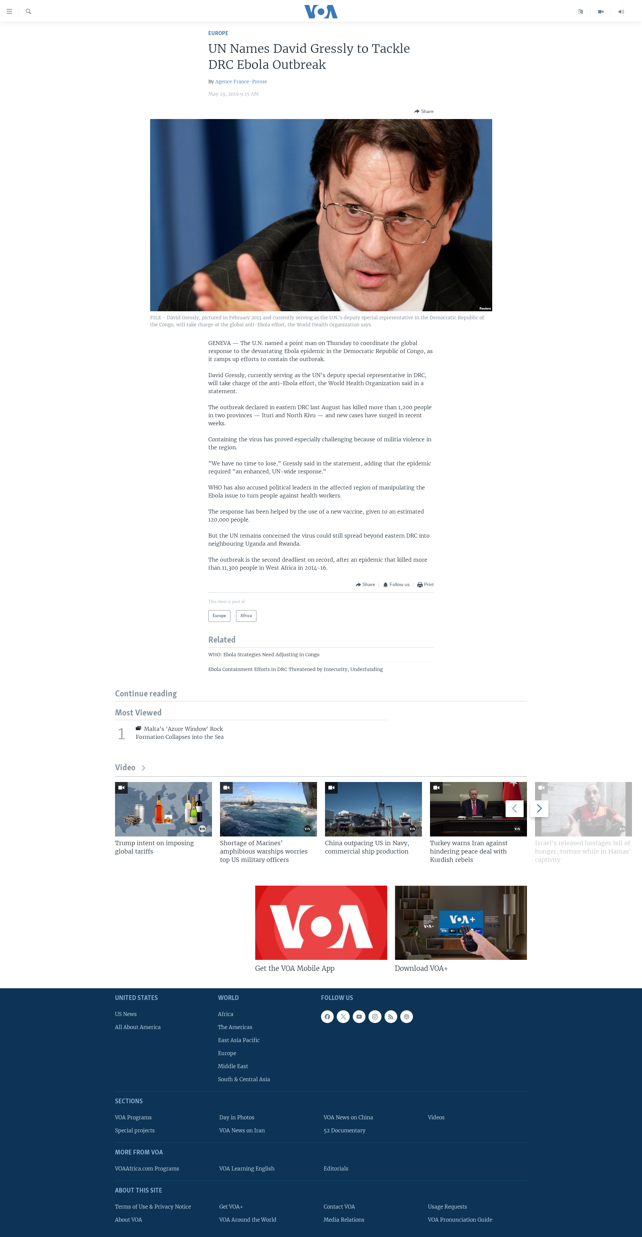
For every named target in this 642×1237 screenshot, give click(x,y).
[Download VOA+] (461, 923)
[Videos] (601, 12)
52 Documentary (344, 1130)
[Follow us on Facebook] (327, 1016)
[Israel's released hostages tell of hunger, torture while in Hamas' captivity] (583, 809)
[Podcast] (406, 1016)
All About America (138, 1027)
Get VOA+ (231, 1206)
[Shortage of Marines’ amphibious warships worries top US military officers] (268, 809)
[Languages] (580, 12)
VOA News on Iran (242, 1130)
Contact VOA (339, 1206)
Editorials (336, 1168)
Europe (218, 33)
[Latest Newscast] (621, 12)
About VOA (128, 1219)
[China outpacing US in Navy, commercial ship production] (373, 809)
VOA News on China (348, 1117)
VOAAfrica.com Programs (147, 1168)
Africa (225, 1014)
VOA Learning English (247, 1168)
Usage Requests (447, 1206)
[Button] (424, 111)
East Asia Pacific (239, 1040)
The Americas (235, 1027)
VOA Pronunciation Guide (460, 1219)
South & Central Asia (244, 1079)
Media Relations (344, 1219)
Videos (436, 1117)
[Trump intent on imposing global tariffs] (163, 809)
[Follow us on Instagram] (374, 1016)
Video (125, 768)
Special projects (135, 1130)
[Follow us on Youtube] (359, 1016)
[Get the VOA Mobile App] (321, 923)
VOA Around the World (248, 1219)
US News (126, 1014)
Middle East (233, 1066)
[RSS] (391, 1016)
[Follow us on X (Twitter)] (343, 1016)
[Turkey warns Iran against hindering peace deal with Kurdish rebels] (478, 809)
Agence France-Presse (241, 82)
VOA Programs (133, 1117)
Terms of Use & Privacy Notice (153, 1206)
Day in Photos (236, 1117)
